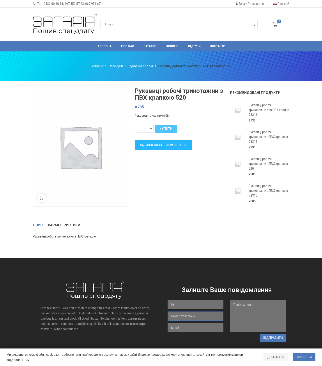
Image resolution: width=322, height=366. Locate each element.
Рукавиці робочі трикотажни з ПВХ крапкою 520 (268, 163)
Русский (283, 3)
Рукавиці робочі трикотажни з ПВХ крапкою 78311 (268, 136)
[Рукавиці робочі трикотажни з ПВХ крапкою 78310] (237, 193)
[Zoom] (41, 198)
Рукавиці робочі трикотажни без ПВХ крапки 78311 (269, 109)
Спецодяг (116, 66)
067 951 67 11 (95, 3)
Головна (96, 66)
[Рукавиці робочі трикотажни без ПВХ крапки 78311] (237, 113)
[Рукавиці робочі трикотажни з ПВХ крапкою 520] (237, 167)
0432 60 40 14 (53, 3)
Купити (165, 128)
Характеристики (64, 225)
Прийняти (304, 357)
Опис (38, 225)
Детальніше (276, 357)
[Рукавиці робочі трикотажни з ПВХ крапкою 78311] (237, 140)
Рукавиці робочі (141, 66)
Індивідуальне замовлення (163, 145)
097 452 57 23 (74, 3)
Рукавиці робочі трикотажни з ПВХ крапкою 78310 (268, 190)
